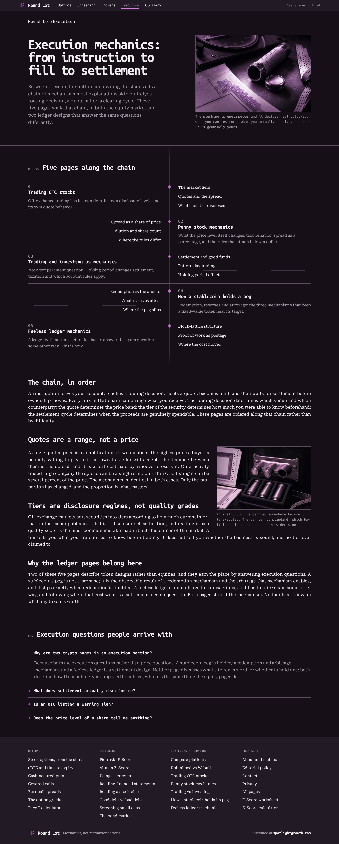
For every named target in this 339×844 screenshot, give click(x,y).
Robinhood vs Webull (191, 768)
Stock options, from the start (55, 759)
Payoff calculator (44, 808)
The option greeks (45, 800)
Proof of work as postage (202, 335)
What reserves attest (141, 300)
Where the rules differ (140, 240)
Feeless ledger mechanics (59, 331)
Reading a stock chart (120, 792)
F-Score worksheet (260, 800)
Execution (130, 5)
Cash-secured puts (46, 776)
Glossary (153, 5)
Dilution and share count (137, 231)
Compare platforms (189, 759)
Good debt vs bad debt (121, 800)
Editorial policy (256, 768)
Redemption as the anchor (135, 291)
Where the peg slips (142, 310)
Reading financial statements (127, 784)
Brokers (108, 5)
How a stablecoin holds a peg (214, 296)
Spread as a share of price (136, 222)
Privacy (249, 784)
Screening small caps (120, 808)
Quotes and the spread (200, 196)
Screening (87, 5)
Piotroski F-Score (116, 759)
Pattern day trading (196, 266)
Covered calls (41, 784)
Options (65, 5)
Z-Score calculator (260, 808)
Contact (249, 776)
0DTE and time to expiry (50, 768)
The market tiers (194, 187)
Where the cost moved (199, 344)
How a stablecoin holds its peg (200, 800)
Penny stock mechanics (205, 227)
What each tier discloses (201, 205)
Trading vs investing (190, 792)
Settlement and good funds (204, 257)
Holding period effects (199, 275)
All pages (251, 792)
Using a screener (116, 776)
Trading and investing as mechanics (72, 261)
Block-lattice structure (200, 326)
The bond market (116, 816)
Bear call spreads (44, 792)
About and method (259, 759)
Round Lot (39, 5)
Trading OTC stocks (51, 192)
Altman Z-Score (114, 768)
